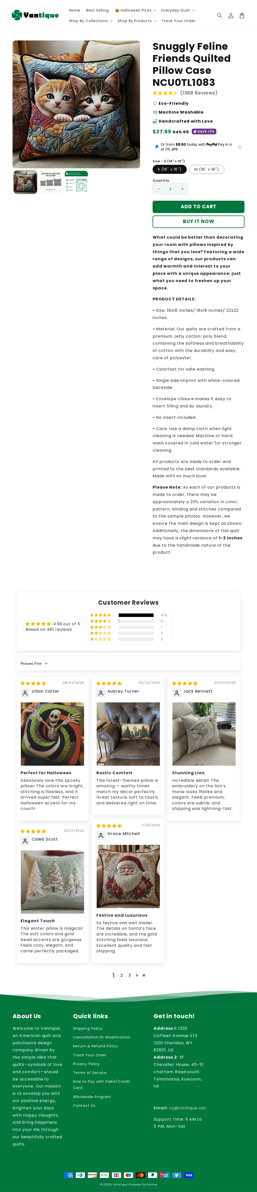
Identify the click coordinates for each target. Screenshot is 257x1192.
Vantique (120, 1184)
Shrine (152, 1184)
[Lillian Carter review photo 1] (52, 734)
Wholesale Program (92, 1096)
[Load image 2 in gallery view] (50, 182)
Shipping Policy (87, 1028)
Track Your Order (90, 1055)
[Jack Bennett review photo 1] (204, 734)
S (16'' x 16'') (169, 169)
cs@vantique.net (180, 1108)
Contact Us (84, 1105)
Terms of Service (90, 1072)
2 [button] (121, 975)
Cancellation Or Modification (101, 1037)
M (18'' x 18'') (207, 169)
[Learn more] (239, 147)
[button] (219, 15)
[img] (33, 683)
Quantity (161, 180)
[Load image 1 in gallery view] (25, 182)
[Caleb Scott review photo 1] (52, 882)
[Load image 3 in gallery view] (76, 182)
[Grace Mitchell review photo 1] (128, 876)
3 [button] (129, 975)
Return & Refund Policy (95, 1046)
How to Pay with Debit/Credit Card (101, 1084)
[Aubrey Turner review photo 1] (128, 734)
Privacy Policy (86, 1063)
